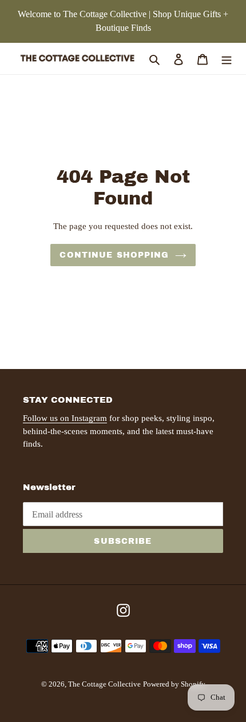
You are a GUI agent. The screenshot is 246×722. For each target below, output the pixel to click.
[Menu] (227, 58)
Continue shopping (114, 255)
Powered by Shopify (174, 684)
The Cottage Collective (104, 684)
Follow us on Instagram (65, 418)
